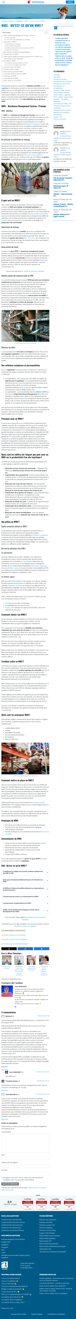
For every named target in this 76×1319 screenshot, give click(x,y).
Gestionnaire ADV (45, 1249)
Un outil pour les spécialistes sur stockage (18, 39)
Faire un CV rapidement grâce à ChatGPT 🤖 (16, 1294)
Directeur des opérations (47, 1220)
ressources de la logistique (33, 155)
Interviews (56, 101)
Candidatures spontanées (56, 1314)
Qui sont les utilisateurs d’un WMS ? (16, 65)
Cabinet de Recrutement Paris (11, 1220)
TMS (10, 436)
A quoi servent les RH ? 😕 (10, 1292)
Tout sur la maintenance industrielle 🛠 (14, 1286)
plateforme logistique (33, 124)
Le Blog (11, 21)
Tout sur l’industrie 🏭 (8, 1284)
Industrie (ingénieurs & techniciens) (13, 1239)
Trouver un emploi (59, 119)
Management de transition (62, 110)
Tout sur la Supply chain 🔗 (10, 1278)
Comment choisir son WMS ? (12, 67)
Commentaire (6, 1132)
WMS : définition (10, 37)
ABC (25, 238)
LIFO (33, 238)
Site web (4, 1170)
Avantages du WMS (10, 76)
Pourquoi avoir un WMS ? (11, 54)
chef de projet (38, 802)
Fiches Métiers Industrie (61, 92)
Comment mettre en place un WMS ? (15, 74)
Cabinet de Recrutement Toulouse (13, 1222)
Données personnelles (18, 1314)
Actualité (56, 75)
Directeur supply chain (47, 1225)
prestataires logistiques (40, 535)
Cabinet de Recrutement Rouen (12, 1225)
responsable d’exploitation (39, 214)
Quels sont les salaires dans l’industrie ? (52, 1286)
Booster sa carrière (60, 79)
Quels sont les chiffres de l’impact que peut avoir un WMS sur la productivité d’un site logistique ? (23, 57)
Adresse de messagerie (9, 1162)
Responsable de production (48, 1244)
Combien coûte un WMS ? (11, 69)
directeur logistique (40, 566)
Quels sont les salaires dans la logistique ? (53, 1293)
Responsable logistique (47, 1238)
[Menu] (3, 2)
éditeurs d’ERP (41, 392)
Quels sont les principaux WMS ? (13, 71)
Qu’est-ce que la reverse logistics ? (15, 939)
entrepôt (4, 220)
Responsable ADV (45, 1241)
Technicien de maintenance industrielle (52, 1252)
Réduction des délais (12, 50)
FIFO (29, 238)
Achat (3, 1253)
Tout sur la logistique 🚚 (9, 1281)
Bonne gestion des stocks (13, 46)
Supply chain (9, 607)
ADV (6, 603)
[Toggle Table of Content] (45, 32)
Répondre (4, 1070)
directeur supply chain (15, 568)
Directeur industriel (45, 1222)
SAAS (23, 390)
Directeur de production (47, 1230)
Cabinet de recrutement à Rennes (12, 1230)
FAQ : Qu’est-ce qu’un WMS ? (13, 80)
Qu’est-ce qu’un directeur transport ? (16, 944)
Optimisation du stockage (13, 44)
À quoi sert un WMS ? (10, 42)
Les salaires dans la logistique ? (12, 1300)
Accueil (3, 21)
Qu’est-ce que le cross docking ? (15, 935)
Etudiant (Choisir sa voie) (61, 90)
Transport (4, 1247)
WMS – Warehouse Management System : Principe (19, 35)
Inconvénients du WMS (11, 78)
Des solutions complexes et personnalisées (17, 52)
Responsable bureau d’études (49, 1236)
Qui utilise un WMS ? (10, 61)
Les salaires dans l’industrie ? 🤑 (12, 1297)
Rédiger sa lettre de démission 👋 (12, 1289)
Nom (3, 1155)
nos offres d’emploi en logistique (25, 926)
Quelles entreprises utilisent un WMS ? (17, 63)
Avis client (56, 77)
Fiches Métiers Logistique (62, 95)
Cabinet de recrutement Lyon (11, 1228)
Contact (70, 2)
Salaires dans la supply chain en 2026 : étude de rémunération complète (64, 58)
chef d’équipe (27, 561)
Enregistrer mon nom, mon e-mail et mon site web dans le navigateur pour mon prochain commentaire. (23, 1179)
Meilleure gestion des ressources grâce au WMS (20, 48)
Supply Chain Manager (47, 1233)
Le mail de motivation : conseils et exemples (54, 1283)
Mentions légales (37, 1314)
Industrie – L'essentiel (60, 99)
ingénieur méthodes (15, 585)
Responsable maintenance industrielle (52, 1246)
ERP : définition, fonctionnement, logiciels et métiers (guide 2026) (62, 136)
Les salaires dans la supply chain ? (13, 1302)
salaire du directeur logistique (34, 271)
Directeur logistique (46, 1228)
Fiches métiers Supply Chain (63, 97)
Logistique (19, 21)
